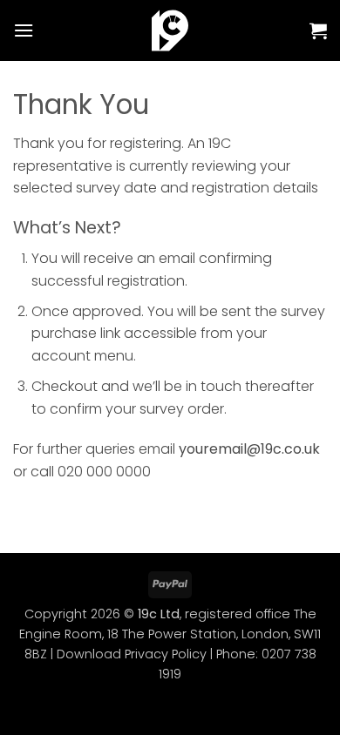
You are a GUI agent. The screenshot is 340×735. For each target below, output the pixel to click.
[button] (23, 30)
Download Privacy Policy (132, 654)
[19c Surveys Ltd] (170, 30)
